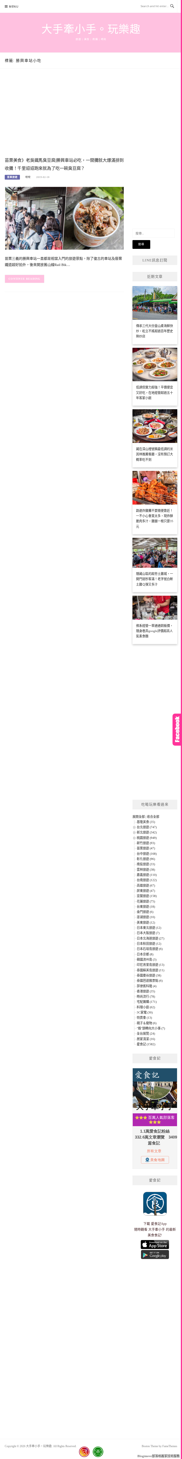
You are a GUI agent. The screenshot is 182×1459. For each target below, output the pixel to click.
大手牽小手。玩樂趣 (91, 29)
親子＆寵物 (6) (146, 1023)
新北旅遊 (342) (147, 832)
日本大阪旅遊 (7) (148, 933)
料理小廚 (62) (146, 1007)
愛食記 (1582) (146, 1044)
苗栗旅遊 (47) (146, 848)
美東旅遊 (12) (146, 922)
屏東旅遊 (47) (146, 890)
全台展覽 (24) (146, 1033)
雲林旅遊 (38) (146, 869)
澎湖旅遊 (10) (146, 917)
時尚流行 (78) (146, 996)
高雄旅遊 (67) (146, 885)
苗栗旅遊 (12, 177)
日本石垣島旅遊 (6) (150, 949)
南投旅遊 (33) (146, 864)
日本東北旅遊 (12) (149, 927)
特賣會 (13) (144, 1017)
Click (177, 730)
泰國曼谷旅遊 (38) (149, 975)
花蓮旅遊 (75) (146, 901)
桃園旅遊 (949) (147, 838)
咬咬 (28, 177)
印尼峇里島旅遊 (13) (150, 964)
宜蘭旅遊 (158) (147, 896)
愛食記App (159, 1224)
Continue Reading (25, 278)
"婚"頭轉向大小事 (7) (151, 1028)
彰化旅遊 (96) (146, 859)
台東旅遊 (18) (146, 906)
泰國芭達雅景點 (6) (150, 980)
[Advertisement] (64, 117)
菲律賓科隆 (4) (146, 986)
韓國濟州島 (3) (146, 959)
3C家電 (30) (145, 1012)
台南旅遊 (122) (147, 880)
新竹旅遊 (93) (146, 843)
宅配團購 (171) (147, 1002)
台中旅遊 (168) (147, 853)
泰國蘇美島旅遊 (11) (150, 970)
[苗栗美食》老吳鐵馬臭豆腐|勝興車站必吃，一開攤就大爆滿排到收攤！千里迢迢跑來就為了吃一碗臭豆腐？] (64, 218)
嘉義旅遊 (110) (147, 875)
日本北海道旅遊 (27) (150, 938)
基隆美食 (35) (146, 822)
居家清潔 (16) (146, 1039)
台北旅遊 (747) (147, 827)
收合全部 (153, 816)
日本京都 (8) (145, 954)
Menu (13, 7)
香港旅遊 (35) (146, 991)
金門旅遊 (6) (145, 912)
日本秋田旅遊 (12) (149, 943)
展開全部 (138, 816)
